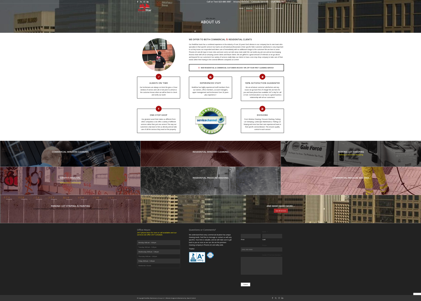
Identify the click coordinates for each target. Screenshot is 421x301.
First (242, 239)
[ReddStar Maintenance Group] (144, 8)
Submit (245, 284)
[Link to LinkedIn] (147, 1)
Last (264, 239)
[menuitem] (219, 2)
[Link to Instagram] (144, 1)
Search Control (191, 298)
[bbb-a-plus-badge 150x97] (197, 257)
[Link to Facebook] (137, 1)
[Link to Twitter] (141, 1)
